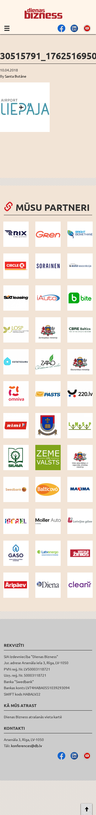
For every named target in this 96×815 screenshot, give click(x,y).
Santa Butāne (15, 76)
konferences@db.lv (26, 745)
